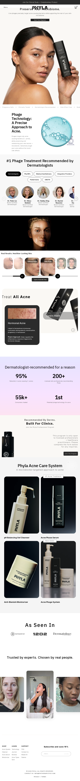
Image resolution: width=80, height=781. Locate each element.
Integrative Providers (64, 174)
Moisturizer (5, 757)
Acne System (6, 749)
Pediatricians (34, 180)
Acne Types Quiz (15, 758)
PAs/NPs (27, 174)
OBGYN (47, 180)
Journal (14, 752)
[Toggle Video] (40, 694)
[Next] (76, 199)
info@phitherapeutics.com (44, 773)
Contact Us (25, 752)
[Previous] (4, 199)
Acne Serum (6, 754)
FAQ (22, 749)
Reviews (14, 754)
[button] (7, 276)
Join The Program (71, 453)
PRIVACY (37, 777)
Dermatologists (13, 174)
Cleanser (5, 752)
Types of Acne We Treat (40, 279)
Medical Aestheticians (43, 174)
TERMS (43, 777)
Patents (23, 757)
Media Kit (24, 754)
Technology (15, 749)
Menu (6, 7)
